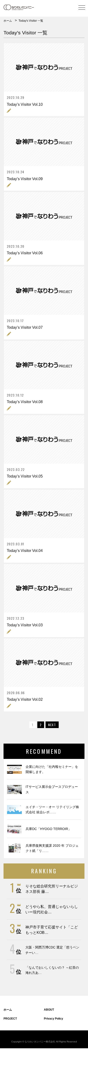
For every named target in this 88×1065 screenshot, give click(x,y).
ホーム (8, 20)
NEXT (52, 724)
